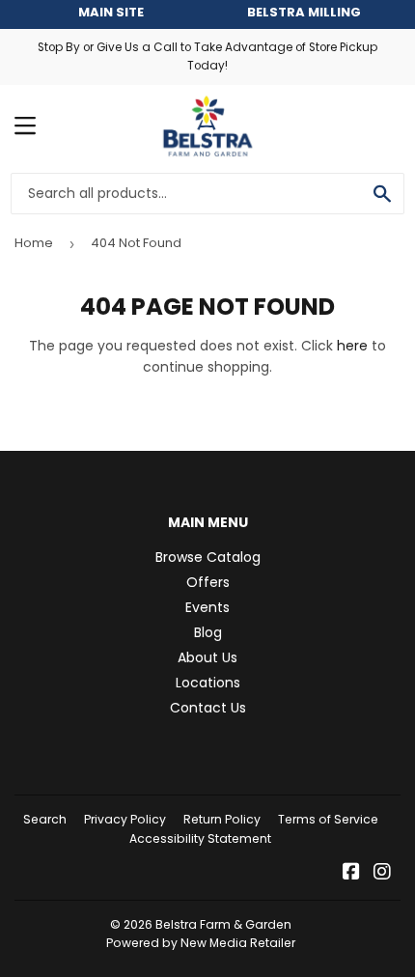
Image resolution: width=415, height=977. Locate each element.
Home (33, 243)
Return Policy (222, 819)
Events (207, 607)
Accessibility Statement (200, 838)
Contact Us (208, 707)
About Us (207, 657)
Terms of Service (328, 819)
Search (45, 819)
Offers (208, 582)
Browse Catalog (208, 557)
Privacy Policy (125, 819)
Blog (208, 632)
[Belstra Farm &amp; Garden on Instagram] (382, 873)
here (352, 345)
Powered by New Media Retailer (200, 943)
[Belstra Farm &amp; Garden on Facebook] (351, 873)
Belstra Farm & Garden (223, 924)
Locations (208, 682)
